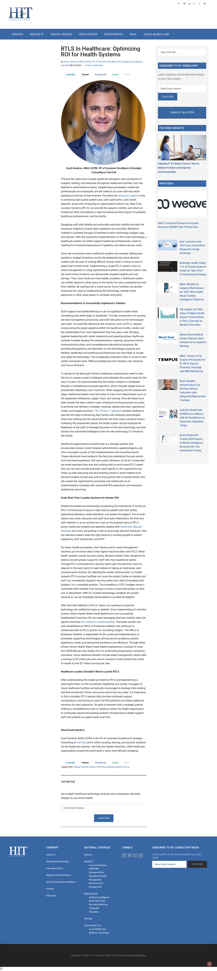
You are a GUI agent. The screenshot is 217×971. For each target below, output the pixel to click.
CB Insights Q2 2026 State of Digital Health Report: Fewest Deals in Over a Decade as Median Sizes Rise (192, 317)
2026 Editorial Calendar (57, 861)
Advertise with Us (54, 868)
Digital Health (91, 893)
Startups (88, 918)
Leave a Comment (94, 65)
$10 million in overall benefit (97, 621)
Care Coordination (98, 865)
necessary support (127, 195)
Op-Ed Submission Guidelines (60, 881)
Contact (50, 888)
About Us (50, 854)
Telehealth (94, 908)
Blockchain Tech (97, 900)
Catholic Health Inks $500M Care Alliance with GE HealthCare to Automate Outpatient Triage (192, 418)
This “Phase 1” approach (107, 410)
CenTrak (81, 742)
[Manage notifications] (209, 964)
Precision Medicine (98, 904)
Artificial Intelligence (99, 897)
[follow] (185, 4)
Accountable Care (97, 928)
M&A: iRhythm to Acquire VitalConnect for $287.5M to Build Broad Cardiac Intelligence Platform (192, 292)
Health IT (88, 861)
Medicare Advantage (99, 932)
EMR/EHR (93, 868)
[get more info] (206, 4)
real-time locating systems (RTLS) (113, 767)
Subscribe (51, 895)
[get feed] (180, 4)
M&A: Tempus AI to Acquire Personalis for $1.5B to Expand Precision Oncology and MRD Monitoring (192, 363)
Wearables (94, 911)
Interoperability (96, 872)
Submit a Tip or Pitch (182, 112)
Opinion (88, 854)
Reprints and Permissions (58, 874)
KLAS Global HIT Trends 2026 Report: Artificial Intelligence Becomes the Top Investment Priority (191, 443)
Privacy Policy (138, 955)
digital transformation (85, 767)
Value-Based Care (92, 925)
